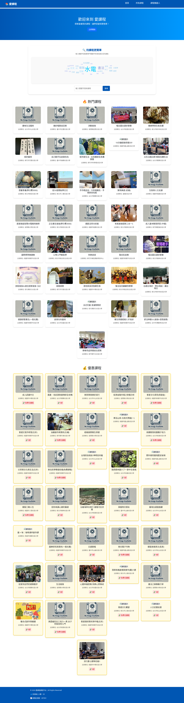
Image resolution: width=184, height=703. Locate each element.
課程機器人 (155, 3)
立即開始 (92, 29)
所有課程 (140, 3)
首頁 (127, 3)
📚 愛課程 (11, 4)
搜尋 (106, 88)
